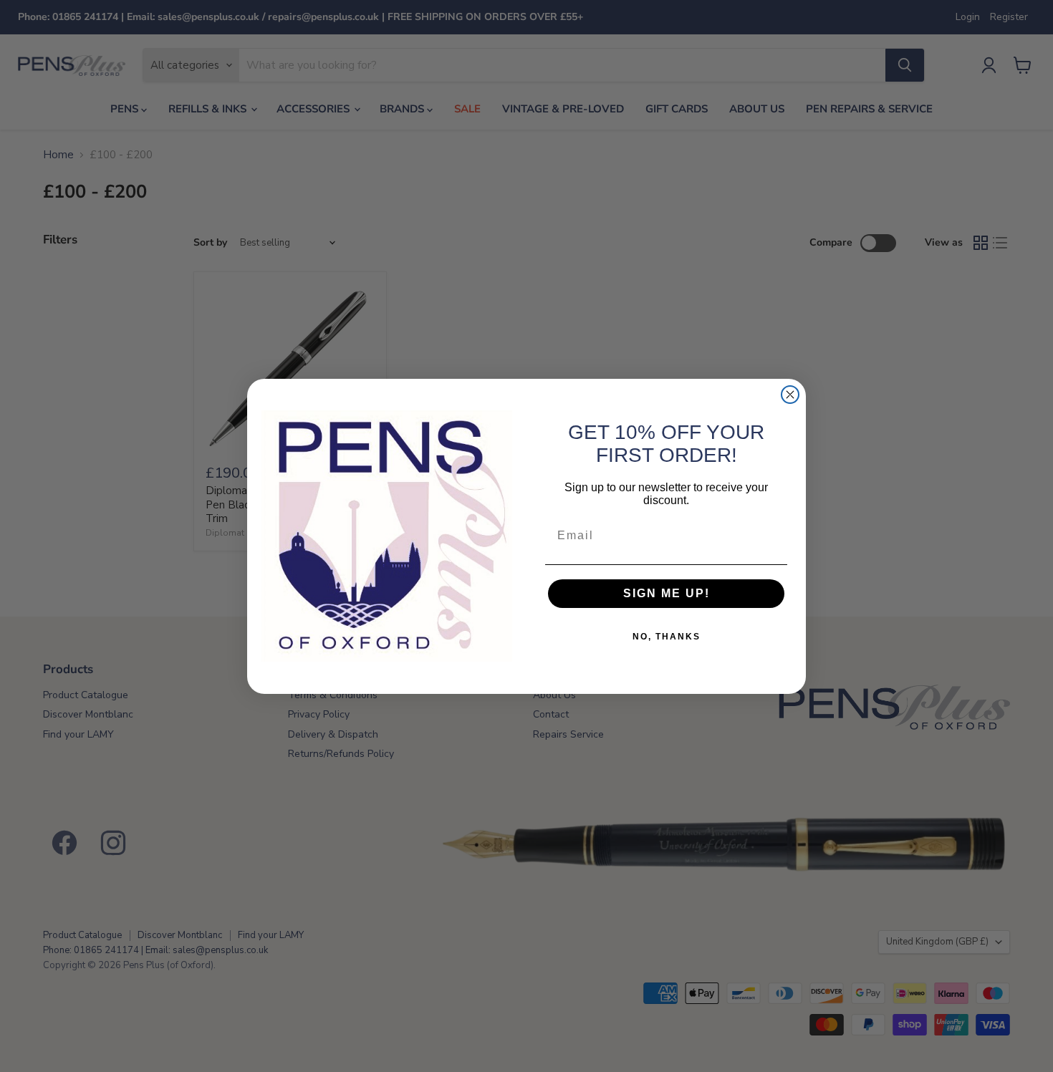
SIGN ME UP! (666, 593)
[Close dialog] (790, 394)
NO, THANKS (667, 637)
